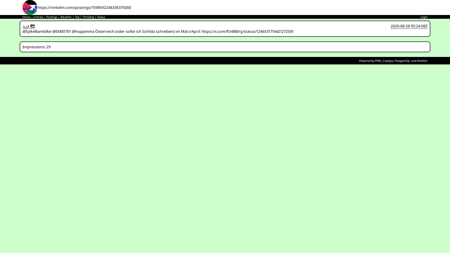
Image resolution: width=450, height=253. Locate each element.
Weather (66, 17)
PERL (378, 61)
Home (26, 17)
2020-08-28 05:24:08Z (409, 26)
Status (101, 17)
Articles (38, 17)
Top (77, 17)
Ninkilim (422, 61)
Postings (51, 17)
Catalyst (388, 61)
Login (424, 17)
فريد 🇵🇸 (28, 26)
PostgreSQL (402, 61)
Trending (88, 17)
